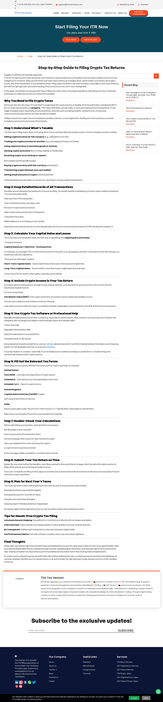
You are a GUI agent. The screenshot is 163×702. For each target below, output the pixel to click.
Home (56, 13)
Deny (146, 698)
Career (51, 681)
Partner (144, 4)
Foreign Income (89, 670)
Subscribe (126, 630)
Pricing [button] (65, 13)
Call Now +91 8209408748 (138, 13)
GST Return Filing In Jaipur (127, 681)
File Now (71, 39)
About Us (122, 13)
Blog (87, 13)
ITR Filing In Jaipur (124, 673)
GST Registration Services (127, 666)
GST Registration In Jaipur (127, 677)
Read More (130, 100)
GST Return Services (125, 670)
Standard (86, 662)
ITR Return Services (124, 662)
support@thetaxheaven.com (70, 4)
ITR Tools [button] (96, 13)
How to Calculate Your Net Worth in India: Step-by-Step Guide (140, 146)
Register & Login (127, 4)
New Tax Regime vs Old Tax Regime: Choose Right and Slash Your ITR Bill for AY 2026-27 (141, 95)
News (51, 673)
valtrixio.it (50, 347)
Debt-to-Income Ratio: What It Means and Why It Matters (139, 133)
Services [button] (76, 13)
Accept (134, 698)
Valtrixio (49, 344)
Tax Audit (87, 673)
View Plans (90, 39)
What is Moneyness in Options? (139, 108)
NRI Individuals (88, 666)
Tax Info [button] (52, 670)
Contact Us (110, 13)
